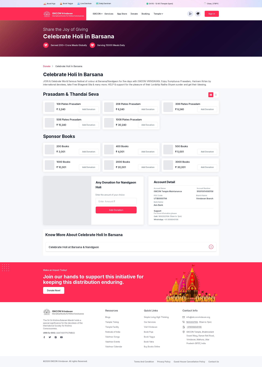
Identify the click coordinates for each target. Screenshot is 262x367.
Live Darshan (86, 3)
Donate (134, 13)
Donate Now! (53, 290)
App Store (122, 13)
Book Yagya (68, 3)
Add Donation (88, 109)
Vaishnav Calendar (113, 346)
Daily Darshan (105, 3)
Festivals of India (112, 332)
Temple (157, 13)
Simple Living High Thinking (156, 317)
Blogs (107, 317)
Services (109, 13)
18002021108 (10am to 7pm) (168, 216)
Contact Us (213, 361)
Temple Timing (112, 322)
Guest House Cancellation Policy (189, 361)
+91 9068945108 (166, 219)
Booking (146, 13)
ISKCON (97, 13)
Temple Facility (112, 327)
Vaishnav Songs (112, 337)
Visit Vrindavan (150, 327)
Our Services (150, 322)
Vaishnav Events (112, 342)
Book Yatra (149, 342)
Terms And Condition (144, 361)
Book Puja (51, 3)
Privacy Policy (163, 361)
